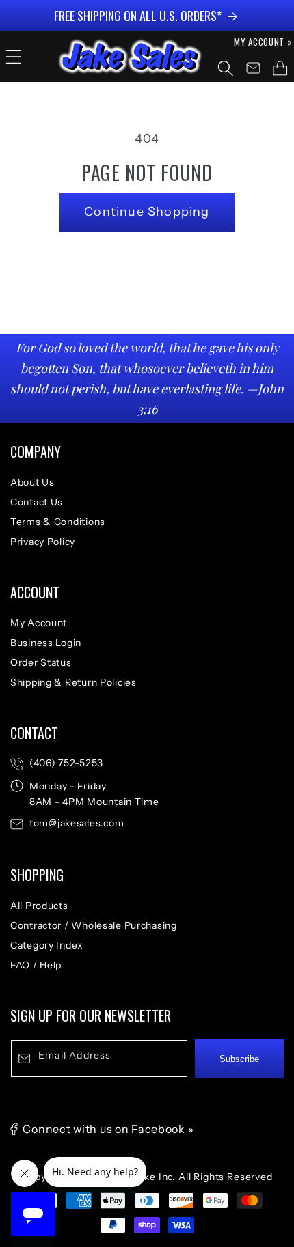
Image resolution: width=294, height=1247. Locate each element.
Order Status (41, 662)
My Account (38, 623)
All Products (39, 905)
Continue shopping (146, 211)
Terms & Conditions (57, 522)
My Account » (263, 41)
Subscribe (239, 1059)
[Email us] (253, 68)
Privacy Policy (42, 541)
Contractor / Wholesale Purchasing (93, 925)
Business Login (45, 642)
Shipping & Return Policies (73, 682)
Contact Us (36, 502)
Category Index (46, 945)
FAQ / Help (36, 965)
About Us (32, 482)
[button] (13, 56)
